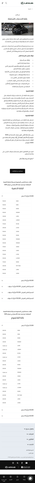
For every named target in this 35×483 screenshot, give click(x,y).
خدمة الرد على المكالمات (17, 171)
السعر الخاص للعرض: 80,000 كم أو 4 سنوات (21, 292)
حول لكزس (31, 453)
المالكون (31, 439)
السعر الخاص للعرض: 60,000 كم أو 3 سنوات (21, 286)
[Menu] (2, 3)
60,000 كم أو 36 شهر (27, 416)
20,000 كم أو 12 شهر (27, 196)
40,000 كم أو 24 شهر (27, 280)
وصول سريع (30, 429)
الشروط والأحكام (30, 450)
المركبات (31, 434)
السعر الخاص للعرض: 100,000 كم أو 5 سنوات (20, 298)
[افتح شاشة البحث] (6, 3)
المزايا (29, 9)
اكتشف (31, 444)
